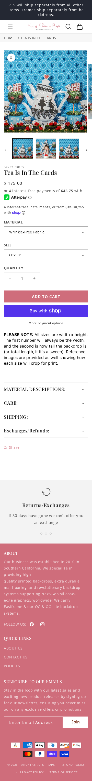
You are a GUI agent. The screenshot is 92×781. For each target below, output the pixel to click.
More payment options (46, 323)
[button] (10, 26)
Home (9, 37)
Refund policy (73, 764)
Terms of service (63, 772)
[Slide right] (86, 150)
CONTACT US (16, 657)
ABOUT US (13, 648)
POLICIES (12, 666)
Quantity (13, 268)
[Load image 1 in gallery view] (23, 148)
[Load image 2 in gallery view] (46, 148)
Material (13, 222)
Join (75, 722)
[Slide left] (5, 150)
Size (8, 245)
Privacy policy (31, 772)
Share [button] (14, 447)
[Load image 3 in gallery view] (69, 148)
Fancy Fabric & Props (37, 764)
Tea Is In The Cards (38, 37)
